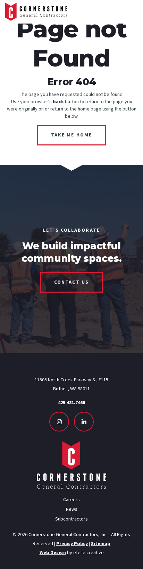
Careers (71, 499)
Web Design (53, 552)
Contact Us (71, 282)
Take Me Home (71, 135)
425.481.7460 (71, 402)
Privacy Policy (72, 543)
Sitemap (100, 543)
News (71, 509)
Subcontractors (71, 519)
